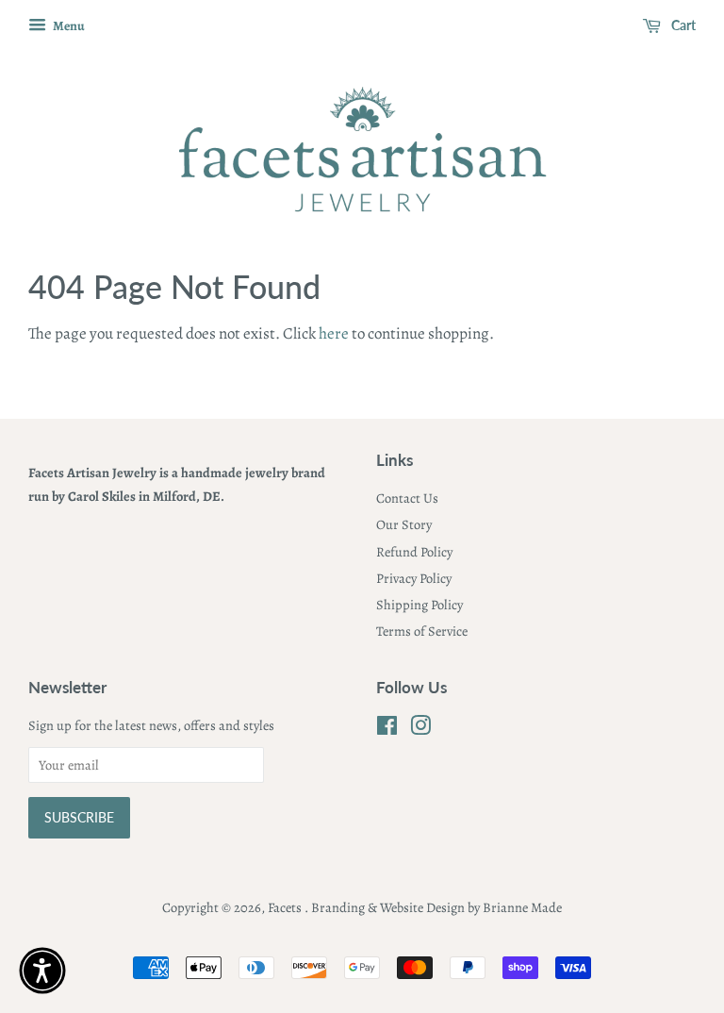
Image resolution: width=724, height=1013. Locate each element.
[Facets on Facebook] (387, 729)
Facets (286, 907)
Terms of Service (422, 631)
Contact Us (407, 498)
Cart (682, 25)
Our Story (404, 524)
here (334, 333)
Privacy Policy (414, 578)
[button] (42, 970)
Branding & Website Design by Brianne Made (436, 907)
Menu (68, 26)
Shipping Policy (419, 604)
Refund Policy (414, 551)
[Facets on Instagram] (420, 729)
